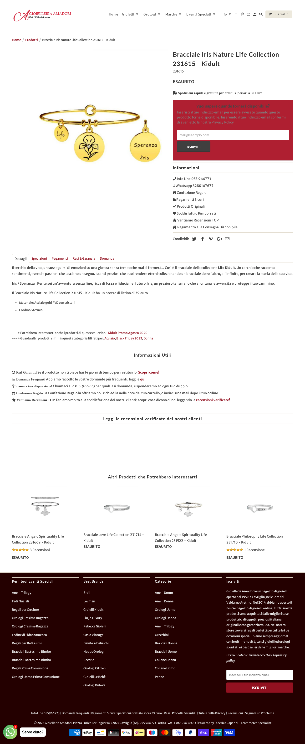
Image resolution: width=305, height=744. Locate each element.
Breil (86, 593)
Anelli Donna (164, 601)
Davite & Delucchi (96, 643)
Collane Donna (165, 660)
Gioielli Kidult (93, 610)
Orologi (151, 14)
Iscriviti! (193, 147)
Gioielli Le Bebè (94, 677)
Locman (89, 601)
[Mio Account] (255, 15)
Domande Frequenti (75, 713)
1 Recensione (254, 550)
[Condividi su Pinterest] (210, 239)
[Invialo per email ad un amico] (226, 239)
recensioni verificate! (213, 400)
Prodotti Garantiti (184, 713)
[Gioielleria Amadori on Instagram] (249, 15)
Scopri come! (148, 372)
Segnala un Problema (259, 713)
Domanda (107, 259)
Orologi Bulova (94, 685)
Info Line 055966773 (45, 713)
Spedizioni (39, 259)
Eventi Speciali (200, 14)
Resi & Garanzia (84, 259)
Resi (167, 713)
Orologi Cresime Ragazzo (30, 618)
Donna (148, 338)
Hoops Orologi (94, 652)
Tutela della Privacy (211, 713)
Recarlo (88, 660)
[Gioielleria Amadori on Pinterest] (243, 15)
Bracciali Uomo (166, 652)
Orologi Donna (165, 618)
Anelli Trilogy (21, 593)
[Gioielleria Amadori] (41, 15)
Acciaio (109, 338)
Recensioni (235, 713)
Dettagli (21, 259)
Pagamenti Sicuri (103, 713)
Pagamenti (60, 259)
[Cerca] (261, 15)
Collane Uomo (165, 668)
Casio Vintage (93, 635)
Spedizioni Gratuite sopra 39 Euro (139, 713)
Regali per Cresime (25, 610)
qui (142, 379)
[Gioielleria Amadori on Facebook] (236, 15)
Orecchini (162, 635)
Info (225, 14)
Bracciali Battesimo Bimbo (31, 652)
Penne (159, 677)
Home (113, 14)
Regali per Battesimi (27, 643)
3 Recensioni (40, 550)
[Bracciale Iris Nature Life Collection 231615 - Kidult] (90, 127)
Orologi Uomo (165, 610)
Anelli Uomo (164, 593)
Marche (173, 14)
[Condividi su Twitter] (193, 239)
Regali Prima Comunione (30, 668)
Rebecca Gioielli (94, 626)
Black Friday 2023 (129, 338)
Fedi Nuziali (20, 601)
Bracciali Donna (166, 643)
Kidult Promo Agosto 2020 (127, 333)
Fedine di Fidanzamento (29, 635)
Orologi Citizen (94, 668)
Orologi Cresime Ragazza (30, 626)
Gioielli (130, 14)
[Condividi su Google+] (218, 239)
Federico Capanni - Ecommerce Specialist (242, 723)
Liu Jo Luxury (92, 618)
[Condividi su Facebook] (202, 239)
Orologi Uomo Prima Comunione (36, 677)
